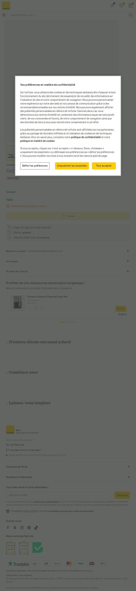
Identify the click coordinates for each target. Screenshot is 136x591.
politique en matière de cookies (37, 141)
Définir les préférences (35, 166)
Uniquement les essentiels (72, 166)
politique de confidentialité (86, 137)
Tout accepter (104, 166)
